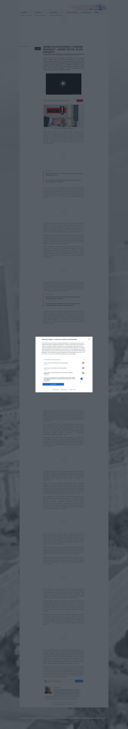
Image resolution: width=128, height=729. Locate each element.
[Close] (89, 339)
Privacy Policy (72, 389)
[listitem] (64, 359)
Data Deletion (55, 389)
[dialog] (64, 364)
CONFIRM (53, 384)
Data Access (64, 389)
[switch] (82, 363)
